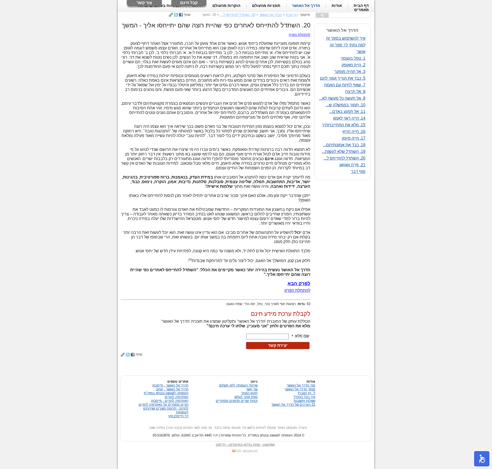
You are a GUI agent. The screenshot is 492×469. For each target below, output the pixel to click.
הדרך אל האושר (270, 15)
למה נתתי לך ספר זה (347, 45)
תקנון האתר (249, 393)
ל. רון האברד (306, 393)
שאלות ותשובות (304, 401)
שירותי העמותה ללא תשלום (238, 385)
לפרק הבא (299, 283)
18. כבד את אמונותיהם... (344, 145)
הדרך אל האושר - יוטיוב (172, 389)
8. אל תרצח (355, 91)
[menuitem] (361, 10)
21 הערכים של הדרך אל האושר (293, 405)
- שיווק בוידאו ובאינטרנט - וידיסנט (245, 444)
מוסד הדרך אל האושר (300, 389)
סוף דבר (358, 171)
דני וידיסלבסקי (178, 416)
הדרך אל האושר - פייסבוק (170, 385)
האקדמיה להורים (176, 397)
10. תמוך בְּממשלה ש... (345, 105)
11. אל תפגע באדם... (347, 111)
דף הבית (292, 15)
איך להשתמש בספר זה (345, 38)
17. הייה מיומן (353, 138)
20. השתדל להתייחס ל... (237, 15)
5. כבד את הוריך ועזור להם (342, 78)
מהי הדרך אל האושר (301, 385)
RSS (238, 450)
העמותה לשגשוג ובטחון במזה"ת (166, 393)
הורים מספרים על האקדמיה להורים (163, 405)
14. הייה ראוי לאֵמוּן (349, 118)
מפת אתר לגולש (246, 397)
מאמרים (361, 10)
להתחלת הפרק (299, 35)
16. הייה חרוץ (353, 131)
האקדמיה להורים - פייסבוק (169, 401)
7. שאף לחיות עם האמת (344, 85)
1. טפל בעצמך (353, 58)
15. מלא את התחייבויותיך (343, 125)
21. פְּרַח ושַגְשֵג (352, 165)
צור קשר (144, 3)
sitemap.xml (249, 450)
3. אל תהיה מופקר (349, 71)
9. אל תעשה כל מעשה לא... (342, 98)
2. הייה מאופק (353, 65)
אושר (360, 51)
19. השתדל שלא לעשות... (343, 151)
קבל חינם (189, 3)
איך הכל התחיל (304, 397)
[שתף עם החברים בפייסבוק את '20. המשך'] (181, 15)
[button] (481, 458)
